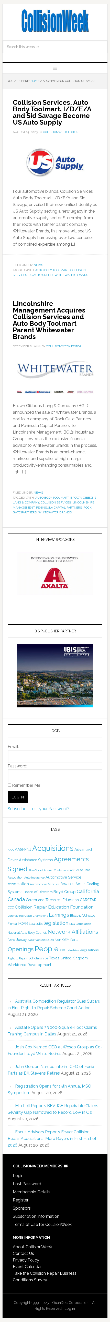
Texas (54, 958)
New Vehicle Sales (41, 940)
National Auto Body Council (27, 932)
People (47, 948)
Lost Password (27, 1183)
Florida (12, 924)
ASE (72, 870)
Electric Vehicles (82, 915)
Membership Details (31, 1192)
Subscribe (17, 808)
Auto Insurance (34, 877)
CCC (11, 907)
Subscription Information (36, 1216)
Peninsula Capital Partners (59, 507)
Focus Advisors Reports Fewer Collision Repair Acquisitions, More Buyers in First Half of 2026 (52, 1139)
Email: (13, 746)
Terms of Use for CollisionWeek (42, 1224)
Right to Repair (17, 958)
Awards (67, 883)
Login (18, 1175)
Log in (69, 1308)
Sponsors (22, 1208)
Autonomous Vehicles (44, 884)
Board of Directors (38, 892)
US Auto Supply (40, 275)
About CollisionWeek (32, 1246)
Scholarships (38, 958)
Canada (16, 899)
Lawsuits (35, 924)
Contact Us (23, 1253)
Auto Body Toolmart (52, 270)
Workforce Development (29, 964)
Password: (17, 766)
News (38, 265)
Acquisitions (52, 848)
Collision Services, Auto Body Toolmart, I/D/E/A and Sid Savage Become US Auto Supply (52, 112)
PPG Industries (69, 950)
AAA (11, 850)
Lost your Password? (49, 808)
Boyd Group (64, 891)
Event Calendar (27, 1266)
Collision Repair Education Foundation (54, 907)
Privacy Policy (26, 1260)
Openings (21, 949)
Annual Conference (56, 870)
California (88, 891)
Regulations (89, 950)
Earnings (59, 915)
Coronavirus (16, 915)
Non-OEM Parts (66, 940)
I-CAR (23, 923)
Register (20, 1200)
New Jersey (17, 940)
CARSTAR (88, 900)
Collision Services (56, 502)
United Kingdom (74, 958)
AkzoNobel (35, 870)
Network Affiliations (73, 931)
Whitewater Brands (71, 275)
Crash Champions (36, 915)
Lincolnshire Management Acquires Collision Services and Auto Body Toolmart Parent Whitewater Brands (49, 320)
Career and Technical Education (52, 900)
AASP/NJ (23, 849)
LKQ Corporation (80, 924)
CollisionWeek (55, 20)
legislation (55, 923)
